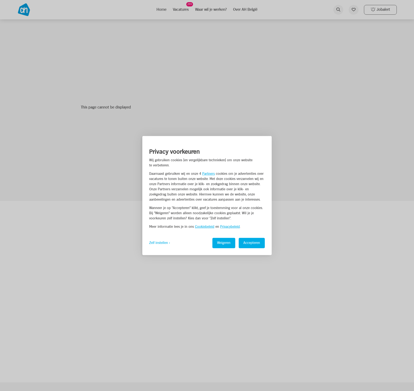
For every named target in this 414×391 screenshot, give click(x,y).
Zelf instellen (158, 242)
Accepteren (251, 242)
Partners (208, 173)
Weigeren (224, 242)
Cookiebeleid (204, 226)
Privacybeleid (230, 226)
